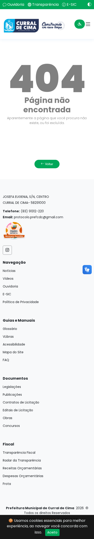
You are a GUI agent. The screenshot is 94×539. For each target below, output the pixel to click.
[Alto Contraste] (87, 4)
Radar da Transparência (22, 460)
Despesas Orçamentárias (23, 476)
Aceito (52, 532)
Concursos (11, 425)
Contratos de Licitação (21, 402)
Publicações (12, 394)
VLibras (8, 336)
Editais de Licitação (18, 410)
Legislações (12, 386)
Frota (7, 483)
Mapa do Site (13, 352)
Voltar (48, 164)
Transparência (45, 4)
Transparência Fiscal (19, 452)
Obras (7, 418)
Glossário (10, 328)
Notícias (9, 270)
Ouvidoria (15, 4)
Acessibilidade (14, 344)
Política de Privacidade (21, 302)
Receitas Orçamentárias (22, 468)
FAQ (6, 360)
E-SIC (71, 4)
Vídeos (8, 278)
